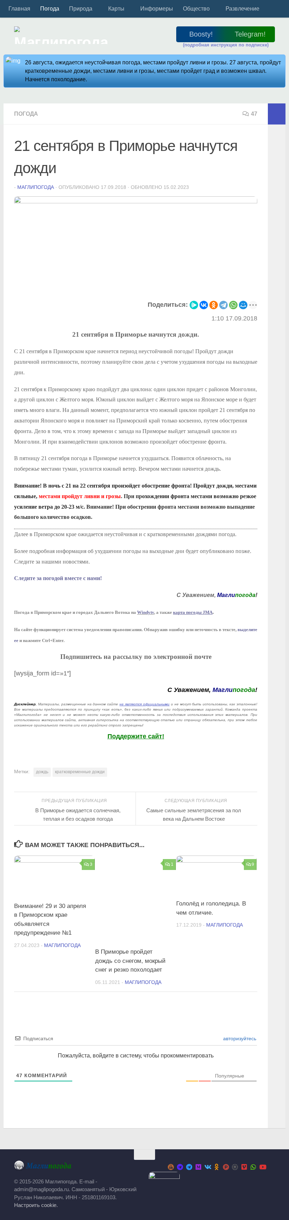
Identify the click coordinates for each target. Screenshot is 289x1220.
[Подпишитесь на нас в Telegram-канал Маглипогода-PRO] (180, 1167)
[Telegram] (223, 305)
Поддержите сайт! (135, 736)
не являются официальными (144, 704)
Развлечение (242, 9)
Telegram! (250, 34)
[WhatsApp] (233, 305)
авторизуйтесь (239, 1038)
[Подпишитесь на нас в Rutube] (226, 1167)
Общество (196, 9)
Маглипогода (35, 187)
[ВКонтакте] (203, 305)
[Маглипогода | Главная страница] (63, 35)
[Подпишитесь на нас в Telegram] (189, 1167)
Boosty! (201, 34)
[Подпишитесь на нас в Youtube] (262, 1167)
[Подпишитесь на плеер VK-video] (244, 1167)
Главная (19, 9)
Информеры (156, 9)
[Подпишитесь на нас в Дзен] (235, 1167)
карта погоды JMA (193, 612)
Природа (80, 9)
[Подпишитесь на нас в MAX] (198, 1167)
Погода (49, 9)
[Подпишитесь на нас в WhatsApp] (253, 1167)
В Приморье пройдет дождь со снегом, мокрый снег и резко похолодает (130, 960)
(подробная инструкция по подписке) (226, 44)
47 (254, 114)
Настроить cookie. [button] (36, 1205)
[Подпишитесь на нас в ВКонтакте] (207, 1167)
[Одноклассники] (213, 305)
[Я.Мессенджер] (194, 305)
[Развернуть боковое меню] (276, 114)
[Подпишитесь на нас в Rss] (272, 1167)
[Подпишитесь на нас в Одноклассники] (217, 1167)
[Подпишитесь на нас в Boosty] (171, 1167)
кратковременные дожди (80, 771)
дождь (42, 771)
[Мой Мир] (243, 305)
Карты (116, 9)
